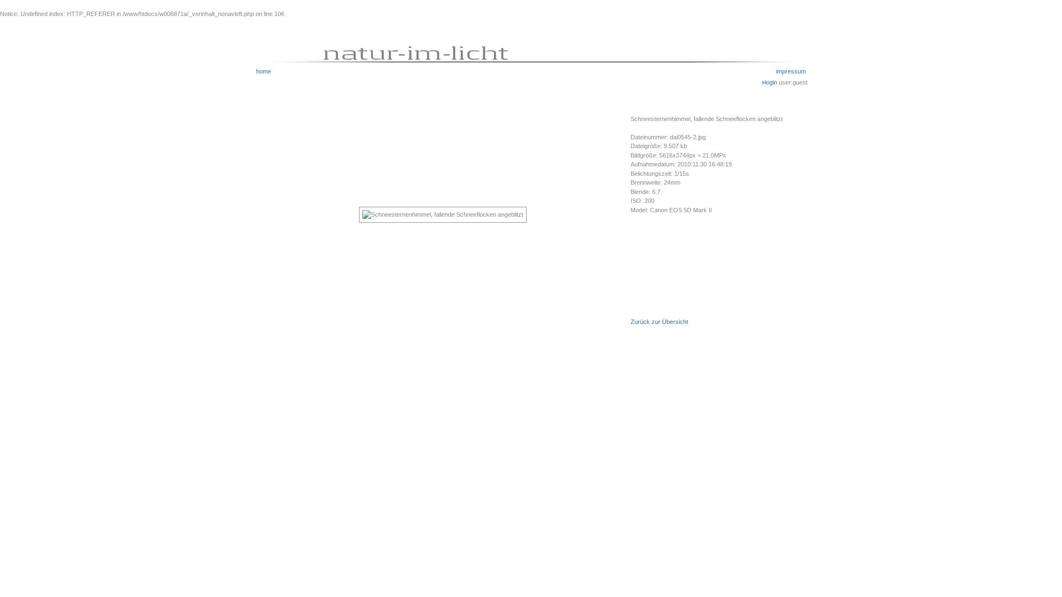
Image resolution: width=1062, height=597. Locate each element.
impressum (791, 71)
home (263, 71)
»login (770, 82)
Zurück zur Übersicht (659, 321)
